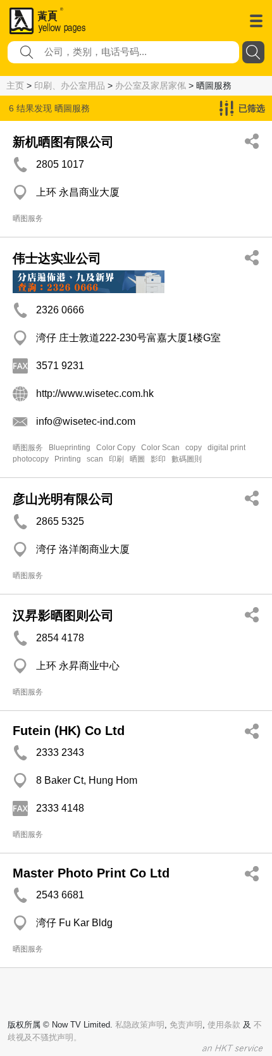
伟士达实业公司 (57, 258)
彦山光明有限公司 (63, 499)
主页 (15, 85)
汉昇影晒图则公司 (63, 615)
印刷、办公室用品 (69, 85)
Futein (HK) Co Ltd (69, 731)
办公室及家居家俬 (150, 85)
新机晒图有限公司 (63, 142)
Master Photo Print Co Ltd (91, 873)
